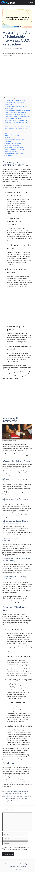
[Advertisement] (17, 75)
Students (16, 791)
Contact (12, 864)
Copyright (27, 864)
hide (13, 98)
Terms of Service (21, 866)
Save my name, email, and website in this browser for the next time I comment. (17, 848)
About (6, 864)
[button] (24, 2)
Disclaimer (12, 866)
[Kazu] (8, 2)
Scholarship (8, 791)
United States (23, 791)
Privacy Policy (19, 864)
